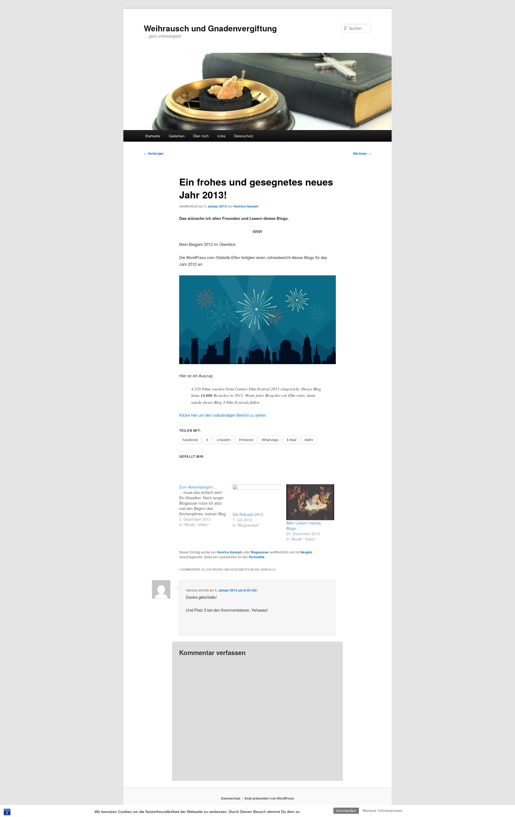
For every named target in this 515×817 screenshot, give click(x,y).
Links (221, 135)
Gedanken (177, 135)
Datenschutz (243, 135)
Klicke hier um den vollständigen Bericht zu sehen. (223, 415)
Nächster (362, 153)
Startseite (152, 135)
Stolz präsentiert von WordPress (269, 798)
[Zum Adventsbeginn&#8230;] (206, 505)
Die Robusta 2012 (248, 514)
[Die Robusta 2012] (257, 498)
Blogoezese (260, 552)
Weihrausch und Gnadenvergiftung (210, 28)
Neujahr (306, 552)
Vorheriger (154, 153)
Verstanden (346, 811)
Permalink (256, 556)
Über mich (201, 135)
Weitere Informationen (382, 811)
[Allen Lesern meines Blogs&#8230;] (310, 502)
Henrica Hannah (246, 206)
